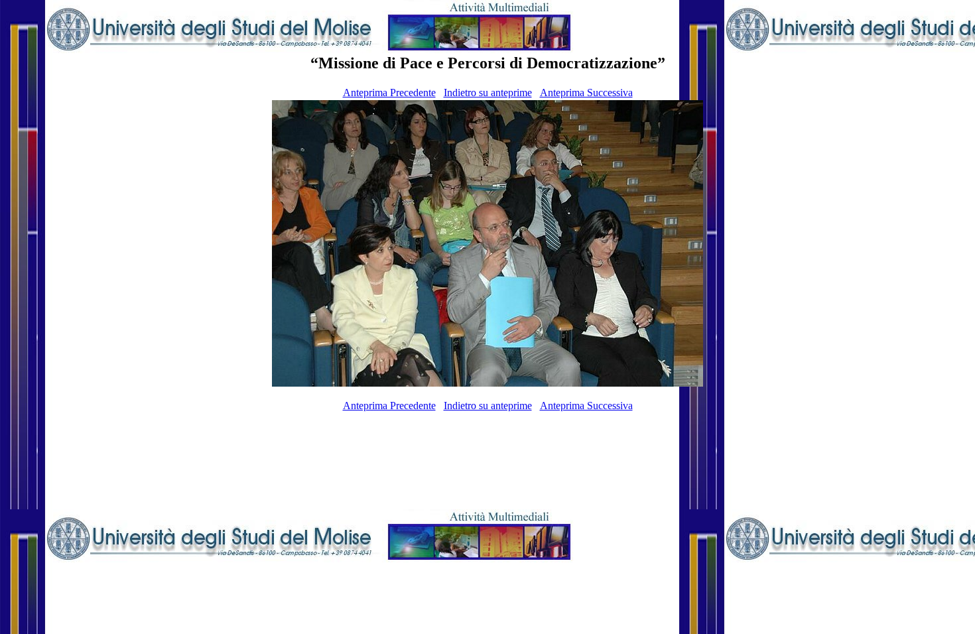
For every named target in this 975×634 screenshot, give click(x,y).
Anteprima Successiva (586, 92)
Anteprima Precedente (389, 92)
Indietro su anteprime (488, 92)
